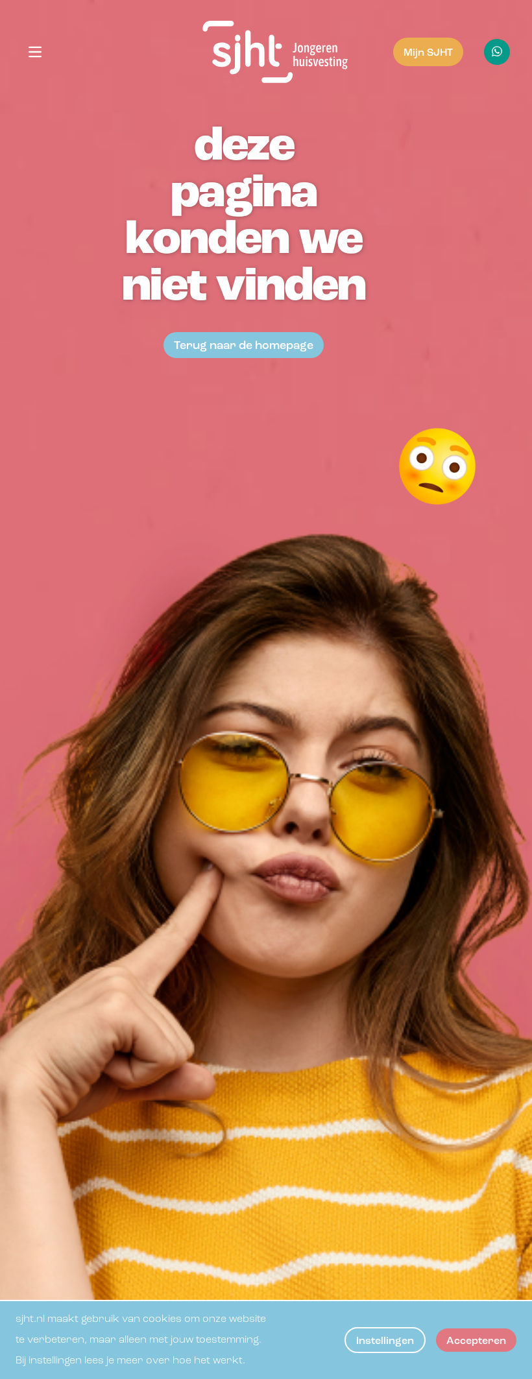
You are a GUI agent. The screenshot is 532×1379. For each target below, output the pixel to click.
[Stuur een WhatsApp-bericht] (497, 52)
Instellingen (385, 1341)
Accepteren (476, 1341)
